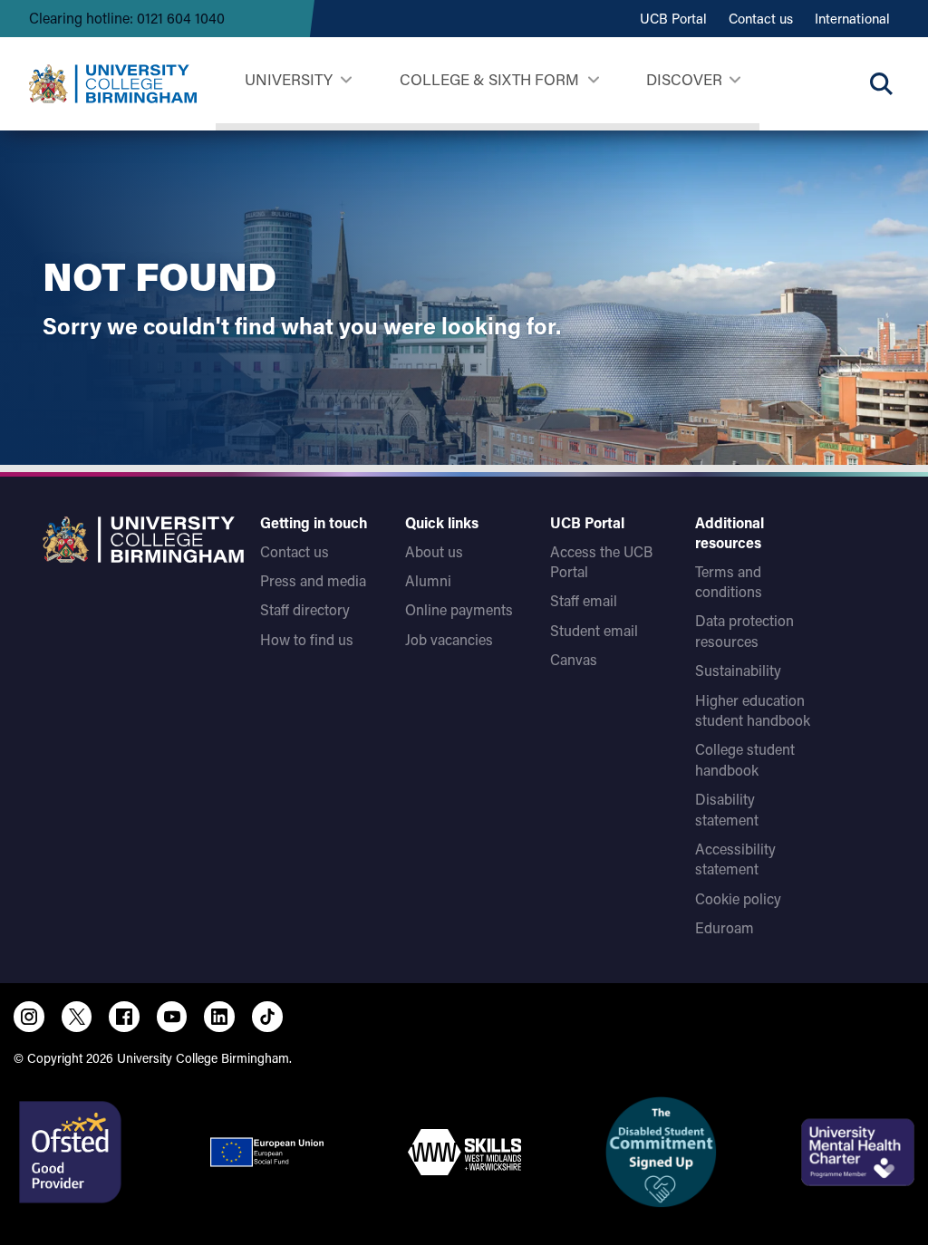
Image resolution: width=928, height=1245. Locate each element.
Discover (684, 79)
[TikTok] (267, 1016)
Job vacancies (449, 639)
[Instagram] (29, 1016)
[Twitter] (77, 1016)
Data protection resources (744, 630)
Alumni (428, 580)
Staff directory (305, 609)
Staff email (583, 600)
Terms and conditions (728, 581)
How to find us (306, 639)
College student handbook (745, 758)
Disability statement (727, 808)
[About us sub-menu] (734, 80)
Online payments (459, 609)
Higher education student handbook (752, 709)
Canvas (573, 659)
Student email (594, 630)
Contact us (761, 18)
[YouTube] (172, 1016)
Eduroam (724, 927)
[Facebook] (124, 1016)
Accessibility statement (735, 858)
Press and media (313, 580)
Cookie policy (738, 898)
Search (881, 83)
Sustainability (738, 670)
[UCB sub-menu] (346, 80)
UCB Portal (673, 18)
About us (434, 551)
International (852, 18)
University (289, 79)
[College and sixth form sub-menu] (593, 80)
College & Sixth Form (489, 79)
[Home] (113, 83)
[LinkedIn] (219, 1016)
